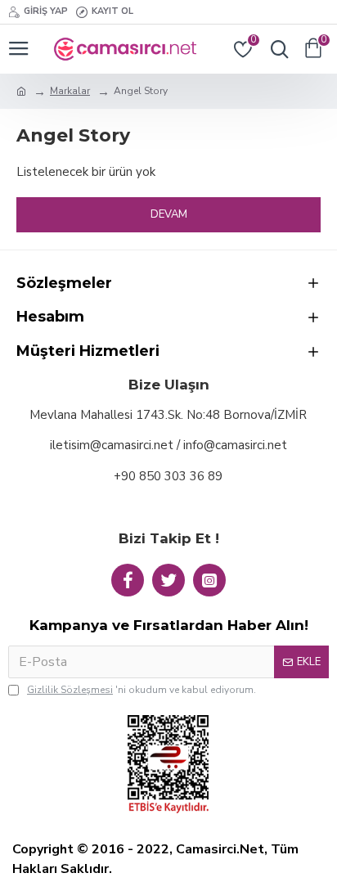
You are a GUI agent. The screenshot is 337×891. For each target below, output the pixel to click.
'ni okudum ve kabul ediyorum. (141, 689)
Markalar (70, 90)
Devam (169, 214)
